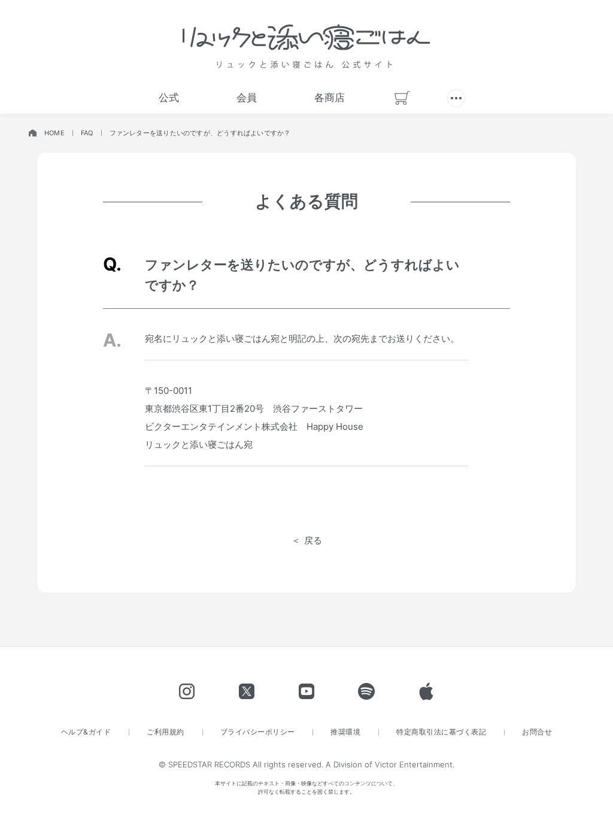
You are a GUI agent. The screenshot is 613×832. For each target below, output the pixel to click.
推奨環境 (345, 732)
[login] (456, 98)
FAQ (87, 133)
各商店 (329, 98)
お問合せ (537, 732)
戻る (313, 540)
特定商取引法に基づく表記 (441, 732)
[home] (32, 133)
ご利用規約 (165, 732)
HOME (54, 133)
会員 (246, 98)
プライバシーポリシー (257, 732)
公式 (169, 98)
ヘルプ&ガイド (86, 732)
